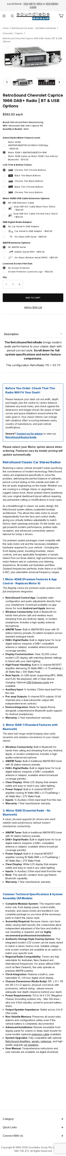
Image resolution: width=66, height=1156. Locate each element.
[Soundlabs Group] (33, 15)
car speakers (31, 1044)
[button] (22, 82)
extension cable (40, 1034)
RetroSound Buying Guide (20, 437)
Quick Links (10, 1127)
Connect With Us (13, 1135)
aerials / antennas (41, 1041)
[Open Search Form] (12, 16)
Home (6, 28)
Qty (5, 277)
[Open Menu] (4, 16)
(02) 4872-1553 (33, 3)
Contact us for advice (29, 433)
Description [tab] (11, 334)
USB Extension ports (37, 682)
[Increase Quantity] (19, 284)
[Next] (59, 82)
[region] (33, 82)
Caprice (19, 33)
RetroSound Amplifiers (17, 1041)
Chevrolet (8, 33)
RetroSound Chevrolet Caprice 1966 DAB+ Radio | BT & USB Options (32, 40)
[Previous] (7, 82)
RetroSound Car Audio (23, 28)
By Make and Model (46, 28)
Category (8, 1119)
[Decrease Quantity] (6, 284)
